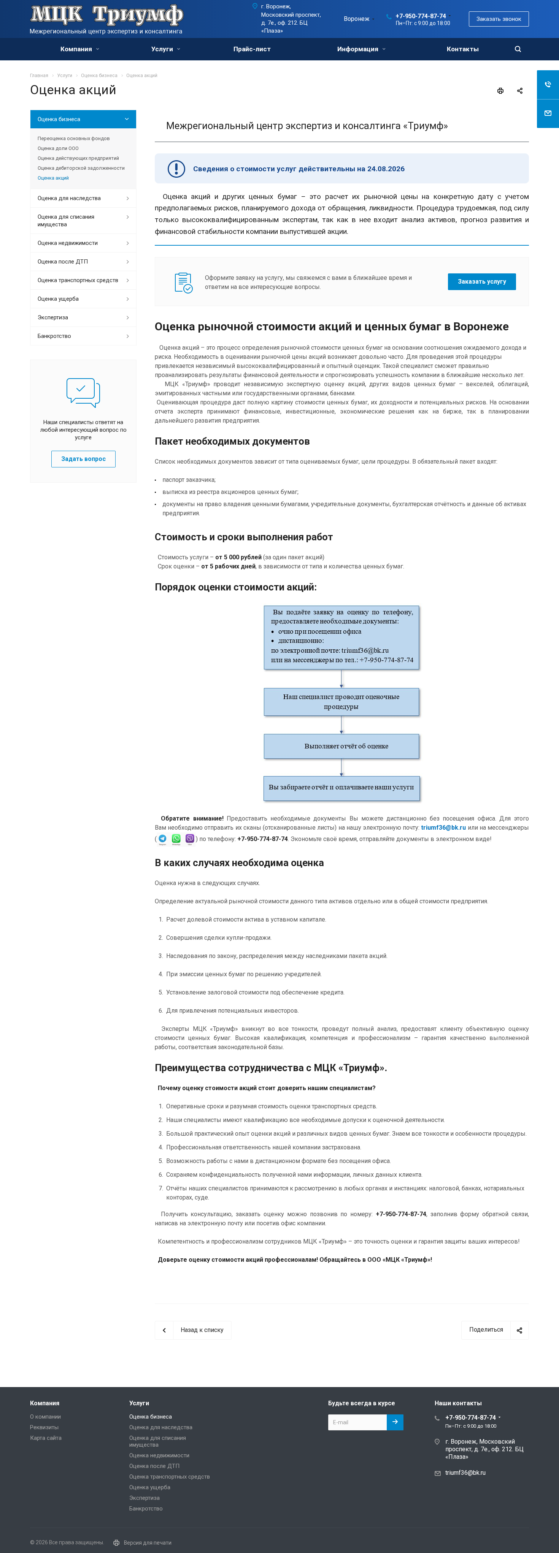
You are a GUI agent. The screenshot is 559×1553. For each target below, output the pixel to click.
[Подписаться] (395, 1422)
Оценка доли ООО (58, 148)
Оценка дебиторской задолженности (81, 168)
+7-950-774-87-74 (420, 16)
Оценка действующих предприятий (78, 158)
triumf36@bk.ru (465, 1472)
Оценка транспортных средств (78, 280)
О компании (45, 1416)
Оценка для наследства (69, 198)
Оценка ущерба (58, 298)
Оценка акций (53, 178)
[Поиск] (518, 49)
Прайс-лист (252, 49)
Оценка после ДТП (63, 261)
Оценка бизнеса (59, 119)
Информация (358, 49)
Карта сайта (46, 1438)
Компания (77, 49)
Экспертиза (53, 317)
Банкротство (54, 336)
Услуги (163, 49)
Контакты (463, 49)
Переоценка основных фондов (74, 138)
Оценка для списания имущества (66, 220)
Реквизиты (44, 1427)
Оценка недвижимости (68, 243)
